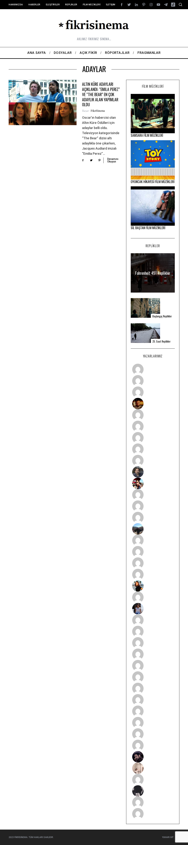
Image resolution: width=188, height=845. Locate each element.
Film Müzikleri (91, 4)
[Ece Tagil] (152, 722)
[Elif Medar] (152, 768)
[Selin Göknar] (152, 608)
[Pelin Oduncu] (152, 586)
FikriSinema (98, 110)
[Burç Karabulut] (152, 460)
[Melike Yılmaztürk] (152, 688)
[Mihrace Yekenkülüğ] (152, 802)
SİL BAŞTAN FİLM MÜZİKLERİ (148, 227)
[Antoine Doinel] (152, 494)
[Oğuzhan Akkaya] (152, 665)
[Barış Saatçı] (152, 734)
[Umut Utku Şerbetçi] (152, 574)
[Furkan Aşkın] (152, 551)
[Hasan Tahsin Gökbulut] (152, 745)
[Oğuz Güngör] (152, 813)
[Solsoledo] (152, 677)
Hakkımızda (16, 4)
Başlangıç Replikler (162, 316)
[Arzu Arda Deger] (152, 437)
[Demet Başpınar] (152, 517)
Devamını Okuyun (112, 160)
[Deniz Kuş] (152, 403)
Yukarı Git (167, 837)
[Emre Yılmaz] (152, 540)
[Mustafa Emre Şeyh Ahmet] (152, 563)
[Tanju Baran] (152, 392)
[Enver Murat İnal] (152, 654)
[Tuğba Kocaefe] (152, 449)
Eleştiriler (53, 4)
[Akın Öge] (152, 506)
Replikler (71, 4)
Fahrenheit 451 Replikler (152, 273)
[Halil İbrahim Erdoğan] (152, 380)
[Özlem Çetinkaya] (152, 426)
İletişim (110, 4)
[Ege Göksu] (152, 631)
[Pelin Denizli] (152, 711)
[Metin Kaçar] (152, 415)
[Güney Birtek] (152, 756)
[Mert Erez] (152, 791)
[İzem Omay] (152, 643)
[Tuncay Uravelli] (152, 529)
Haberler (34, 4)
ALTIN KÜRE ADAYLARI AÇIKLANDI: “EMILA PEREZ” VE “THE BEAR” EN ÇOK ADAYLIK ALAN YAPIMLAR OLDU (101, 94)
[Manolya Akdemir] (152, 779)
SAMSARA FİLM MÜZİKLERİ (147, 135)
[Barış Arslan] (152, 472)
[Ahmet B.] (152, 369)
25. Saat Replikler (161, 341)
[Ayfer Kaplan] (152, 483)
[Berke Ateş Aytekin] (152, 597)
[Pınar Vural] (152, 700)
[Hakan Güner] (152, 620)
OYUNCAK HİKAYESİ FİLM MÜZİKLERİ (152, 181)
